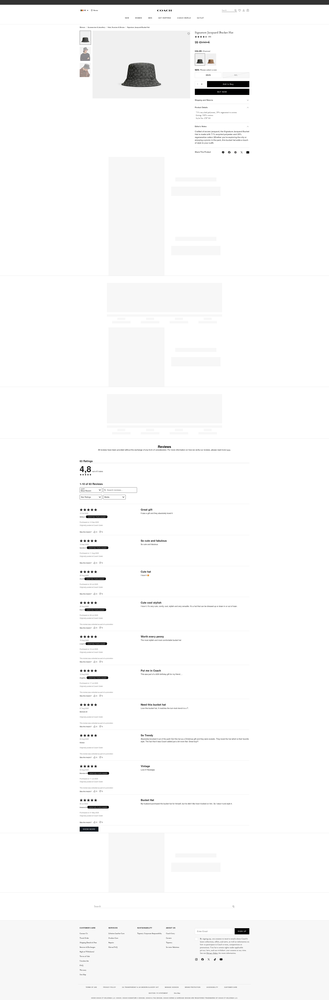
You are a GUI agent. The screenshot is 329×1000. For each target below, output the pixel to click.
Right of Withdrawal (87, 952)
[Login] (243, 10)
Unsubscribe (84, 961)
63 (210, 37)
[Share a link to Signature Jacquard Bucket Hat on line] (221, 152)
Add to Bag (228, 84)
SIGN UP (242, 931)
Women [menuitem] (138, 18)
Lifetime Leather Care (116, 933)
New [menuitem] (127, 18)
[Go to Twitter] (208, 959)
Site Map (83, 975)
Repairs (111, 943)
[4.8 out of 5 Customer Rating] (201, 36)
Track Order (84, 938)
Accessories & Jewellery (96, 27)
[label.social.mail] (246, 152)
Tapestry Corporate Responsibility (149, 933)
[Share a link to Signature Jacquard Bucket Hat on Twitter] (240, 152)
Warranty (83, 970)
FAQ (81, 965)
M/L (236, 75)
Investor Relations (172, 947)
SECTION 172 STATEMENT (158, 993)
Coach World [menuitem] (184, 18)
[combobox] (229, 10)
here (228, 450)
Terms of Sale (85, 956)
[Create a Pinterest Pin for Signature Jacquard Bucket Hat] (234, 152)
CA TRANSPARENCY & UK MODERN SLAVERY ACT (140, 987)
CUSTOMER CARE (87, 928)
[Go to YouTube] (221, 959)
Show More (89, 829)
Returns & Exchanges (87, 947)
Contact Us (84, 933)
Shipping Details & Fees (88, 943)
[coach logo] (164, 10)
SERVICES (113, 928)
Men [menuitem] (150, 18)
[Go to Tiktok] (214, 959)
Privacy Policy (212, 953)
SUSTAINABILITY (144, 928)
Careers (169, 938)
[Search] (235, 10)
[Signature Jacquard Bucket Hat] (141, 64)
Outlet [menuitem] (200, 18)
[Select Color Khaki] (211, 59)
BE (85, 10)
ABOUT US (170, 928)
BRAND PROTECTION (192, 987)
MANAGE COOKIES (172, 987)
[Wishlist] (239, 10)
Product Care (113, 938)
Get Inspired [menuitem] (164, 18)
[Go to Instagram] (196, 959)
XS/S (208, 75)
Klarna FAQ (112, 947)
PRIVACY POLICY (109, 987)
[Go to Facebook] (202, 959)
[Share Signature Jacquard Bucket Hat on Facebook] (228, 152)
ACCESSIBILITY (212, 987)
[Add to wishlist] (188, 33)
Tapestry (169, 943)
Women (82, 27)
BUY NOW (222, 92)
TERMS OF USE (91, 987)
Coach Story (170, 933)
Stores (95, 10)
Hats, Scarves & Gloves (116, 27)
